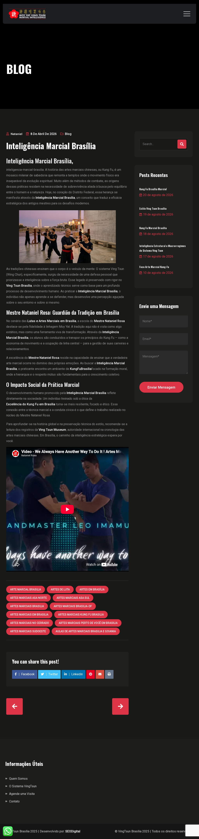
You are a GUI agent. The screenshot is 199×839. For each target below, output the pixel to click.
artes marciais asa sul (73, 597)
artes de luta (60, 589)
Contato (14, 801)
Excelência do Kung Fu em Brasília (30, 404)
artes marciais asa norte (28, 597)
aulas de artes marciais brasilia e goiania (86, 631)
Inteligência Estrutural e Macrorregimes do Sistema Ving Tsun (162, 248)
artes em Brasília (92, 589)
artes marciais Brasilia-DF (73, 606)
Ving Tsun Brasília (19, 285)
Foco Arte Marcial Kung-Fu (154, 267)
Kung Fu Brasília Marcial (153, 189)
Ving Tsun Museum (52, 430)
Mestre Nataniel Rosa (44, 358)
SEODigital (72, 831)
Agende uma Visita (22, 794)
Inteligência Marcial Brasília (86, 393)
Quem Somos (18, 778)
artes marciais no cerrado (29, 622)
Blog (68, 134)
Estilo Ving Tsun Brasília (153, 208)
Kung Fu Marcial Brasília (153, 228)
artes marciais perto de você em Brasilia (88, 622)
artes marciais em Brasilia (29, 614)
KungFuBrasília (81, 369)
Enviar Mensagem (161, 387)
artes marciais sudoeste (28, 631)
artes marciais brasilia (27, 606)
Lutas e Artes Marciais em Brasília (51, 321)
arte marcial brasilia (25, 589)
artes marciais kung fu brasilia (81, 614)
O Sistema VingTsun (23, 786)
